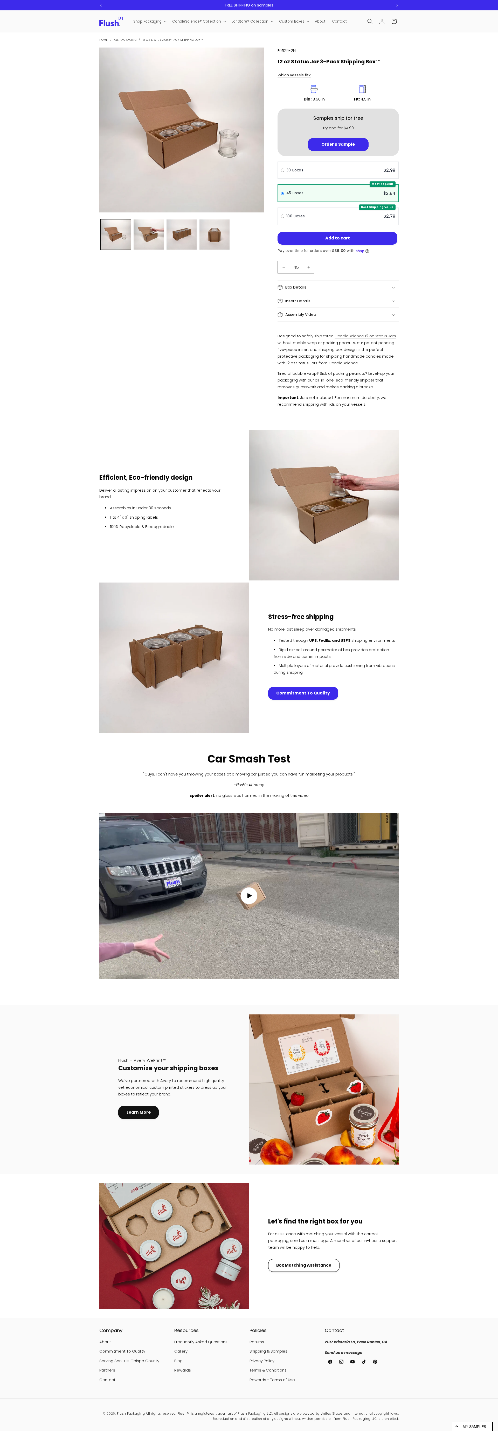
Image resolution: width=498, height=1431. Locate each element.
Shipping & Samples (268, 1351)
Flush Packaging (131, 1414)
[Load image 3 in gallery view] (182, 234)
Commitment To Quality (303, 693)
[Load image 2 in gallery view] (149, 234)
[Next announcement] (397, 5)
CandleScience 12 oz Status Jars (365, 336)
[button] (149, 21)
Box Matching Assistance (303, 1265)
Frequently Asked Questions (200, 1342)
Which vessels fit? (294, 75)
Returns (257, 1342)
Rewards (182, 1370)
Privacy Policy (262, 1360)
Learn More (139, 1112)
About (105, 1342)
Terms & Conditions (268, 1370)
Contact (107, 1379)
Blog (178, 1360)
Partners (107, 1370)
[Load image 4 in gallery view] (214, 234)
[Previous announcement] (101, 5)
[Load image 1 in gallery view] (116, 234)
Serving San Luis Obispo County (129, 1360)
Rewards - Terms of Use (272, 1379)
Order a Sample (338, 145)
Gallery (181, 1351)
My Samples (474, 1427)
